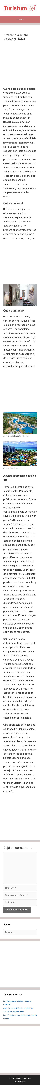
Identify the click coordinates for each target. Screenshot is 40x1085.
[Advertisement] (20, 66)
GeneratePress (20, 1081)
